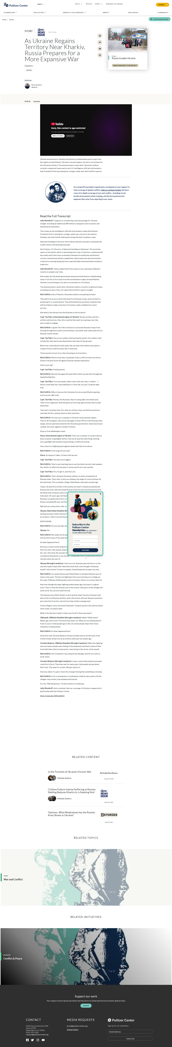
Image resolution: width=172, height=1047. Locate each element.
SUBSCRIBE (85, 550)
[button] (85, 527)
